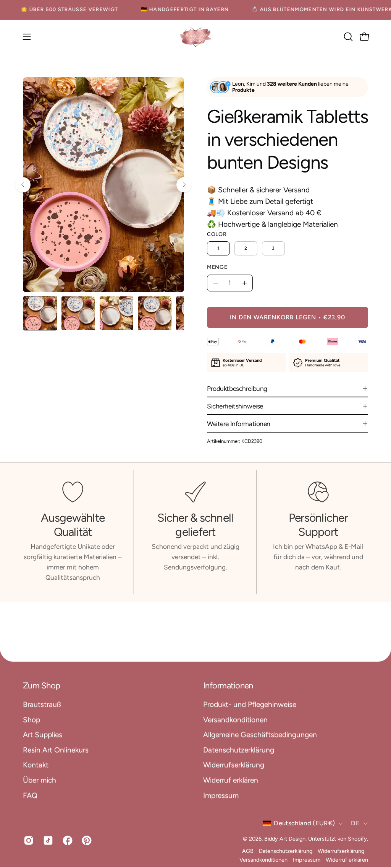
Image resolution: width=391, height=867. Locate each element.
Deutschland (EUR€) (304, 823)
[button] (347, 36)
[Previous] (23, 184)
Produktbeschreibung (237, 388)
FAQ (30, 795)
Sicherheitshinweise (235, 406)
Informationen (228, 685)
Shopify (357, 838)
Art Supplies (42, 734)
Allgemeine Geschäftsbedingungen (260, 734)
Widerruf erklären (230, 780)
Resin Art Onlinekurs (56, 749)
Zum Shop (41, 685)
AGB (248, 851)
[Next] (184, 184)
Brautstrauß (42, 704)
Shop (31, 719)
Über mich (39, 780)
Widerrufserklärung (233, 764)
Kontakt (35, 764)
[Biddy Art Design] (195, 37)
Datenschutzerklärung (238, 749)
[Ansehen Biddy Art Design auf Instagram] (27, 840)
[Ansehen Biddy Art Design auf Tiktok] (47, 840)
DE (355, 823)
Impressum (221, 795)
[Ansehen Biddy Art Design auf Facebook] (66, 840)
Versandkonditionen (235, 719)
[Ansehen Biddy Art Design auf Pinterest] (85, 840)
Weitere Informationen (238, 424)
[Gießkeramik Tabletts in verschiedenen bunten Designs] (40, 313)
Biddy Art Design (284, 838)
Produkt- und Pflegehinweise (249, 704)
